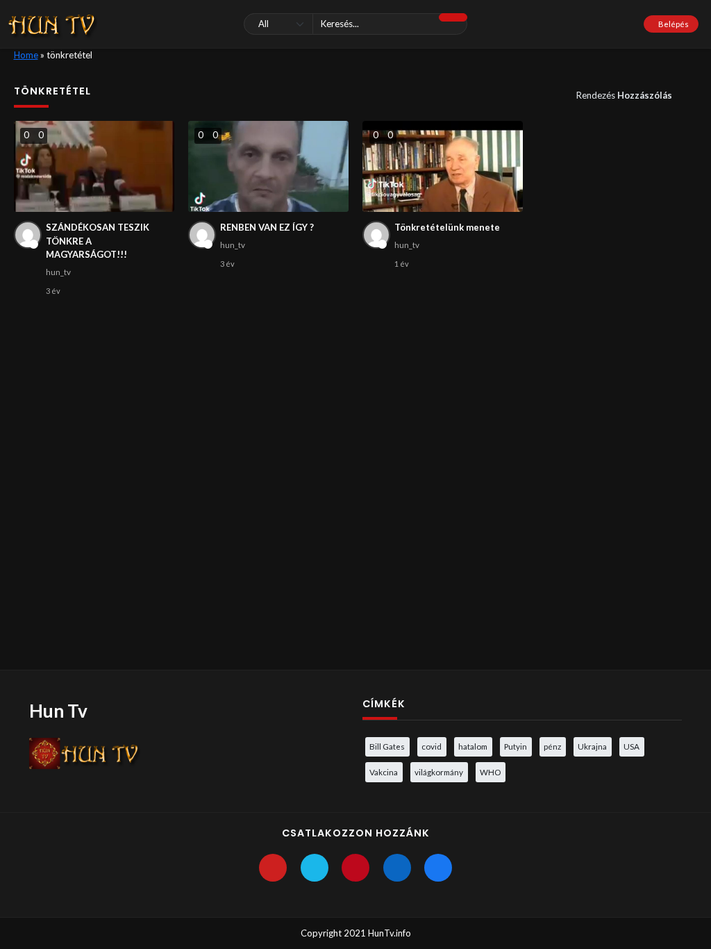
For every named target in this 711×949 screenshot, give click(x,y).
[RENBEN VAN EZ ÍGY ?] (268, 166)
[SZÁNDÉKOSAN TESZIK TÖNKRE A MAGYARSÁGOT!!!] (94, 166)
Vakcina (383, 772)
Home (26, 54)
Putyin (515, 746)
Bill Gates (387, 746)
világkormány (439, 772)
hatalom (472, 746)
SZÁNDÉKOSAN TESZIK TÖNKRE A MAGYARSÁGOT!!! (97, 241)
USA (631, 746)
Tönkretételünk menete (447, 227)
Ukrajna (592, 746)
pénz (552, 746)
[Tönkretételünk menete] (443, 166)
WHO (490, 772)
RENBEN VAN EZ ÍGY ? (267, 227)
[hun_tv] (28, 235)
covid (431, 746)
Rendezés (624, 95)
